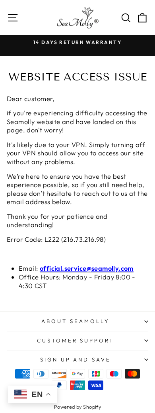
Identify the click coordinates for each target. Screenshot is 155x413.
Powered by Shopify (77, 406)
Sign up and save (75, 359)
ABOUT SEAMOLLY (75, 321)
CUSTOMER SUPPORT (75, 340)
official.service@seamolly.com (87, 268)
